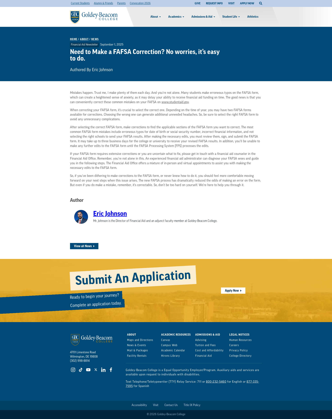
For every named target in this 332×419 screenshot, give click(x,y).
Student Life (229, 16)
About (154, 16)
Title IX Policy (192, 405)
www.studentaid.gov (175, 102)
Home (73, 39)
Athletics (252, 16)
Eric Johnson (110, 213)
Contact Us (171, 405)
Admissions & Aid (201, 16)
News (95, 39)
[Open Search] (261, 3)
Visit (155, 405)
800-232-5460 (216, 381)
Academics (174, 16)
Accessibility (139, 405)
